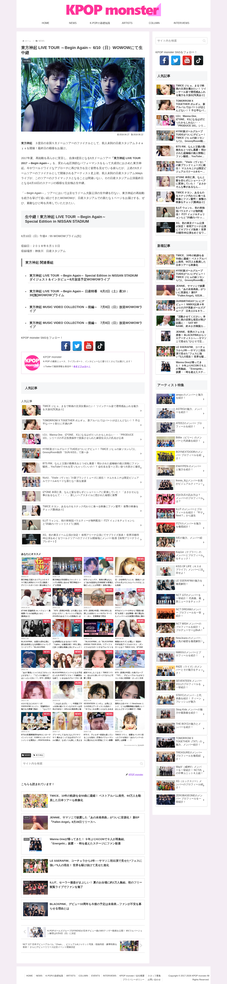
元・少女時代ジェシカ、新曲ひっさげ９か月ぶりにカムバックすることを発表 (130, 582)
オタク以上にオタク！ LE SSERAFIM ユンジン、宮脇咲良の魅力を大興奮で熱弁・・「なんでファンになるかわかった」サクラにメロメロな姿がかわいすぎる (36, 709)
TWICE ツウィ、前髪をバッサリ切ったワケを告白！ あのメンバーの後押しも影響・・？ (129, 737)
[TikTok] (100, 346)
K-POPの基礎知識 (54, 975)
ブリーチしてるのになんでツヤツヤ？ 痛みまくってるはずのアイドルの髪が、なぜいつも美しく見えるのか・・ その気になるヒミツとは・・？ (67, 740)
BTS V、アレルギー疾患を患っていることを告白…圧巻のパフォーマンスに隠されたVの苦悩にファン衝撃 (98, 737)
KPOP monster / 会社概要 (132, 975)
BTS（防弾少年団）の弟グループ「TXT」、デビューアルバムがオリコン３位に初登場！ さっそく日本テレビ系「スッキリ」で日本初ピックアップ (130, 678)
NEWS (27, 755)
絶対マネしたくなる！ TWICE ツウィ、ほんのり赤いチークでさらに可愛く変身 (98, 675)
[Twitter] (77, 346)
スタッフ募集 (154, 975)
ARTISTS (70, 975)
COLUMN (83, 975)
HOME (29, 975)
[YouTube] (89, 346)
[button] (141, 763)
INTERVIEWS (109, 975)
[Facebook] (66, 346)
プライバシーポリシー (133, 979)
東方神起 (39, 755)
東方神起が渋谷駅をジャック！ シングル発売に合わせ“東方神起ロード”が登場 (67, 582)
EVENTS (95, 975)
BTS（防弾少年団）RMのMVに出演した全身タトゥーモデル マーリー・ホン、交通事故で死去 (98, 613)
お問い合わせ (154, 979)
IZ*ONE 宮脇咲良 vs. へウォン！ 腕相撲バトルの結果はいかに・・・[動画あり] (35, 613)
